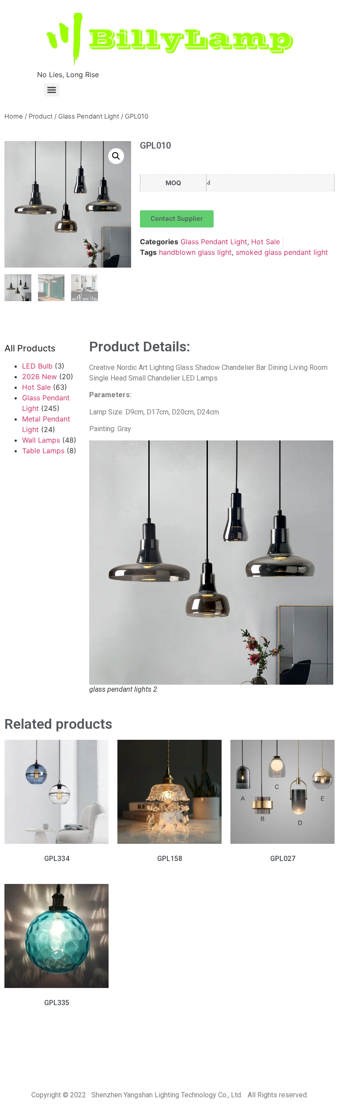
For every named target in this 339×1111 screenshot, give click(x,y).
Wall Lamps (41, 440)
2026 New (39, 376)
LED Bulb (37, 366)
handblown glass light (195, 252)
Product (41, 116)
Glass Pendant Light (88, 116)
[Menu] (52, 90)
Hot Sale (265, 241)
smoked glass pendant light (282, 252)
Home (13, 116)
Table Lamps (43, 450)
